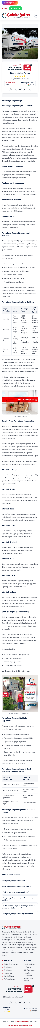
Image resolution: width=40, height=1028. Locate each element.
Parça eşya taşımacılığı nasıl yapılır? (17, 886)
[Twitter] (24, 89)
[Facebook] (10, 89)
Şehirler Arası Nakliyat (28, 979)
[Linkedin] (29, 1002)
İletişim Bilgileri (9, 976)
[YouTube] (20, 89)
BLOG (5, 8)
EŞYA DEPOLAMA (14, 1025)
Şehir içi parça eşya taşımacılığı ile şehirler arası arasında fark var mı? (19, 907)
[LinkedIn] (29, 89)
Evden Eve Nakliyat (11, 964)
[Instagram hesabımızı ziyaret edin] (20, 1025)
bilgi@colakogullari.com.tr (14, 997)
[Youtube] (20, 1002)
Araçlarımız (8, 967)
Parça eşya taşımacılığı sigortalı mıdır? (18, 914)
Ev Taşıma (27, 967)
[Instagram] (15, 89)
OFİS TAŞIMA (27, 1025)
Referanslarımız (9, 979)
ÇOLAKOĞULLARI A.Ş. (22, 1021)
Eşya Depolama (29, 964)
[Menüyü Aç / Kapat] (36, 16)
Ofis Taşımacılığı (29, 970)
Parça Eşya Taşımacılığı (28, 974)
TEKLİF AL (17, 8)
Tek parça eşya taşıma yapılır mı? (16, 892)
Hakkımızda (8, 973)
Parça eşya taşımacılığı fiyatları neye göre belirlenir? (18, 899)
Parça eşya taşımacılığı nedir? (14, 880)
